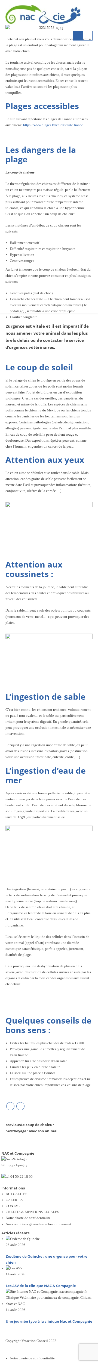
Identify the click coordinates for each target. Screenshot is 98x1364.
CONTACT (14, 1206)
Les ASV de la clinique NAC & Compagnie (41, 1285)
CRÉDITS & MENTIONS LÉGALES (32, 1212)
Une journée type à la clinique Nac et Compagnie (49, 1321)
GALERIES (14, 1200)
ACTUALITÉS (16, 1194)
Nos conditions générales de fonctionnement (38, 1224)
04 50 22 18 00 (21, 1176)
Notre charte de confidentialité (28, 1218)
